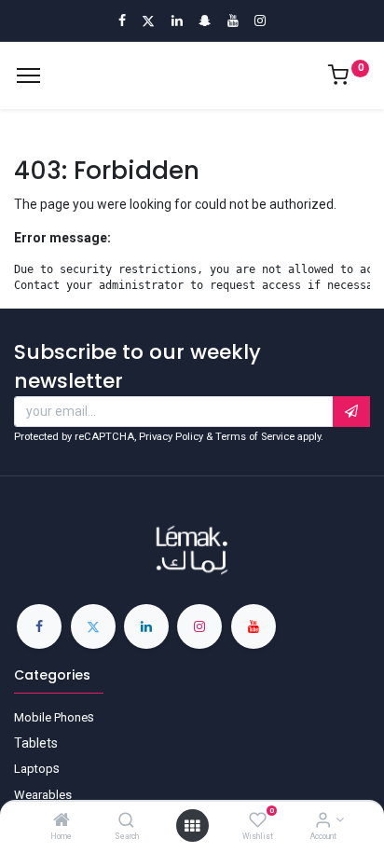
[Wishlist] (258, 821)
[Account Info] (323, 821)
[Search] (126, 821)
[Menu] (28, 75)
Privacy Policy (171, 437)
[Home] (61, 821)
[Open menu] (192, 826)
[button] (351, 412)
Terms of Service (255, 437)
